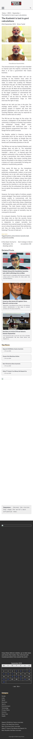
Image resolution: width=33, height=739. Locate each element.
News (6, 234)
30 (4, 682)
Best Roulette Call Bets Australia (11, 730)
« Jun (14, 686)
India (3, 234)
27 (21, 679)
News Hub (5, 714)
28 (25, 679)
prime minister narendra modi (20, 236)
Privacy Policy (6, 710)
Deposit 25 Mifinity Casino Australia (13, 349)
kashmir (8, 236)
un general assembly (8, 237)
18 (12, 676)
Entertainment (6, 706)
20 (21, 676)
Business (4, 702)
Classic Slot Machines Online (11, 356)
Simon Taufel (21, 24)
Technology (5, 708)
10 (8, 674)
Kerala (3, 696)
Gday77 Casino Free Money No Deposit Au (15, 371)
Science (4, 712)
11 (12, 674)
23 (4, 679)
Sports (4, 704)
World (3, 700)
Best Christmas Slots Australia (11, 363)
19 (16, 676)
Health (4, 716)
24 (8, 679)
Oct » (18, 686)
